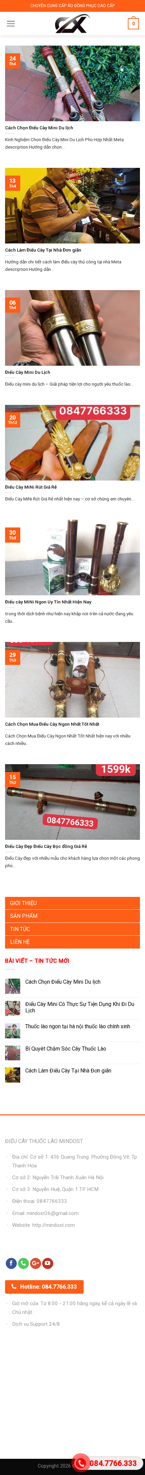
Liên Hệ (20, 942)
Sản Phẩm (23, 916)
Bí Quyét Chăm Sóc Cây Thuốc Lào (65, 1048)
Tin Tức (20, 929)
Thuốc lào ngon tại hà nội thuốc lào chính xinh (77, 1026)
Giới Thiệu (23, 903)
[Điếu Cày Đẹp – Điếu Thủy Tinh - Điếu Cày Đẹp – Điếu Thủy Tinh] (73, 23)
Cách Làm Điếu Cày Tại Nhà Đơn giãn (68, 1070)
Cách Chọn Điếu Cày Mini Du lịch (62, 982)
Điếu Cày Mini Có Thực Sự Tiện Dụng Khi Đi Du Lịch (79, 1007)
